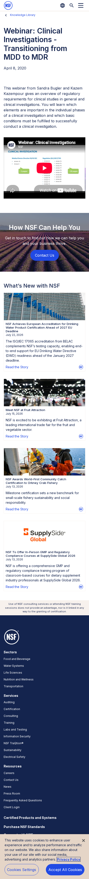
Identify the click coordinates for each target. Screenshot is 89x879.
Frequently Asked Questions (23, 800)
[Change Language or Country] (62, 5)
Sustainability (12, 750)
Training (9, 722)
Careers (9, 773)
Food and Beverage (17, 659)
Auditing (9, 702)
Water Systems (14, 665)
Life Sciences (13, 672)
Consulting (11, 716)
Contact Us (11, 780)
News (7, 786)
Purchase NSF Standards (24, 827)
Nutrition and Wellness (19, 679)
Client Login (12, 807)
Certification (12, 709)
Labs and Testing (15, 729)
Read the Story (17, 367)
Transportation (13, 686)
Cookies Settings (21, 869)
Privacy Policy (68, 859)
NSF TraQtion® (14, 743)
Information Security (17, 736)
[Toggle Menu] (80, 5)
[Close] (84, 841)
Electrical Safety (14, 757)
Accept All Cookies (65, 869)
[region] (44, 856)
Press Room (12, 793)
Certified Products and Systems (30, 818)
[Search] (71, 5)
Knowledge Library (22, 15)
